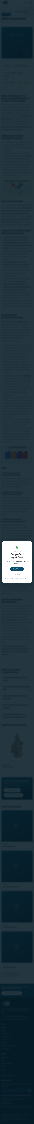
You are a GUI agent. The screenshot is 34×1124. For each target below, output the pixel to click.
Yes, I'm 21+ (17, 569)
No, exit (17, 574)
